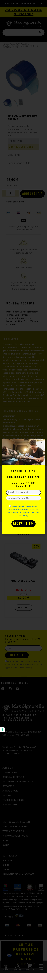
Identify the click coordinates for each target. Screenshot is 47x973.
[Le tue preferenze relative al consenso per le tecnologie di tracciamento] (2, 729)
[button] (41, 442)
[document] (23, 486)
